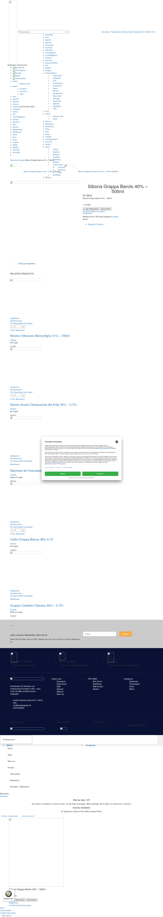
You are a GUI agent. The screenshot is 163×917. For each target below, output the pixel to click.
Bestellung (97, 684)
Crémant (61, 167)
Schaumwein (58, 164)
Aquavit (48, 42)
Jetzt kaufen (106, 209)
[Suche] (67, 31)
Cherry (55, 149)
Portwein (56, 157)
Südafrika (57, 106)
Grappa (48, 70)
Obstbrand (49, 126)
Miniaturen (49, 124)
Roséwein (57, 159)
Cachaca (48, 47)
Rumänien (57, 101)
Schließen (4, 796)
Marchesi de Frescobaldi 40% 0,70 (33, 470)
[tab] (120, 224)
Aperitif (48, 40)
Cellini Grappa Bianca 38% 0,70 (31, 539)
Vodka (47, 144)
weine (47, 147)
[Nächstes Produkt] (66, 163)
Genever (48, 60)
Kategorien (128, 679)
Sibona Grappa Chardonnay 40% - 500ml (95, 171)
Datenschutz (62, 684)
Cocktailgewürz (51, 55)
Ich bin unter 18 (28, 816)
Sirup (47, 134)
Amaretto (49, 34)
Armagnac (49, 45)
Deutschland (58, 83)
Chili (54, 80)
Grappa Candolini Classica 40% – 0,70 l (36, 605)
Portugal (56, 98)
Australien (57, 78)
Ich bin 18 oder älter (10, 816)
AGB (58, 686)
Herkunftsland (51, 73)
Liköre (47, 113)
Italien (55, 88)
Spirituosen (133, 681)
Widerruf (60, 691)
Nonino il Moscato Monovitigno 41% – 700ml (40, 335)
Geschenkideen (51, 62)
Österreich (57, 96)
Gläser (48, 68)
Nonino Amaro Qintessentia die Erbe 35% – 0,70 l (43, 404)
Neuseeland (58, 93)
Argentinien (57, 75)
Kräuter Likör (58, 116)
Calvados (49, 50)
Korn (47, 111)
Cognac (48, 57)
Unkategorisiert (51, 139)
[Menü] (12, 890)
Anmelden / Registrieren (19, 786)
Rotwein (56, 162)
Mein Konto (97, 681)
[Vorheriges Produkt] (11, 163)
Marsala (56, 154)
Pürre (47, 129)
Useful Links (56, 679)
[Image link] (27, 729)
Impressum (61, 681)
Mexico (56, 91)
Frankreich (57, 85)
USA (55, 108)
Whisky (48, 177)
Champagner (50, 52)
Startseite (14, 160)
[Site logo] (13, 31)
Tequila (48, 136)
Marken (96, 689)
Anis (47, 37)
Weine (131, 689)
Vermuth (48, 141)
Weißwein (57, 175)
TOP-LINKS (92, 679)
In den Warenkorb (91, 209)
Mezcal (48, 121)
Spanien (56, 103)
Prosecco (62, 169)
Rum (47, 131)
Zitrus (55, 119)
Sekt (60, 172)
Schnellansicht (16, 320)
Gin (46, 65)
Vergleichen (14, 780)
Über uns (60, 694)
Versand (60, 689)
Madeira (56, 152)
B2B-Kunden (98, 686)
